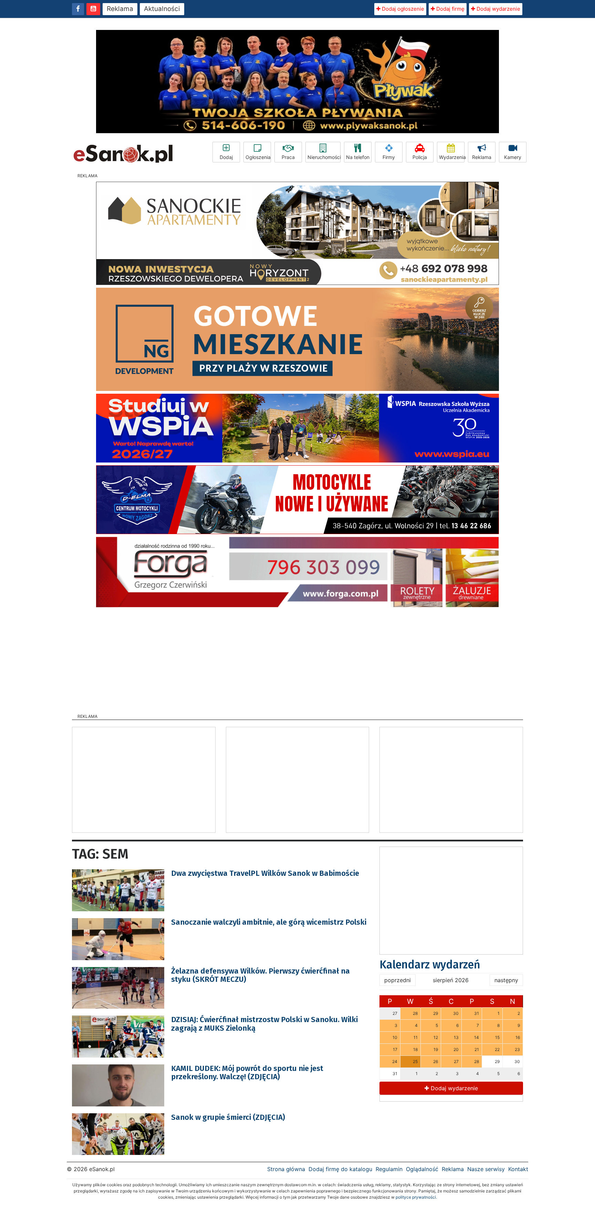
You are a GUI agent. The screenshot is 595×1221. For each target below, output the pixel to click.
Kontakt (518, 1169)
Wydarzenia (451, 157)
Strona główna (286, 1169)
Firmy (389, 157)
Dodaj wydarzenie (497, 9)
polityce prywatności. (416, 1197)
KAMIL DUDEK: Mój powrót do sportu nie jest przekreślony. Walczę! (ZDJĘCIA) (247, 1072)
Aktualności (162, 9)
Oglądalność (422, 1169)
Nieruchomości (324, 157)
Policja (420, 157)
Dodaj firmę (449, 9)
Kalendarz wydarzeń (429, 964)
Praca (288, 157)
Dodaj (226, 157)
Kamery (512, 157)
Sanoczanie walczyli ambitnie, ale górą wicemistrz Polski (268, 922)
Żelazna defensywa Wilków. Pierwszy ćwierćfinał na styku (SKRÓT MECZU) (260, 975)
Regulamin (389, 1169)
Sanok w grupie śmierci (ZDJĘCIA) (228, 1117)
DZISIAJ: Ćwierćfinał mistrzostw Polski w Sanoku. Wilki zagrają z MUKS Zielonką (264, 1023)
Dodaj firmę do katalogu (340, 1169)
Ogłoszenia (258, 157)
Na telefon (357, 157)
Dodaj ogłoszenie (402, 9)
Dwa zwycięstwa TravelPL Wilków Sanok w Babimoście (265, 873)
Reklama (120, 9)
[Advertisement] (297, 658)
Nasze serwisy (486, 1169)
